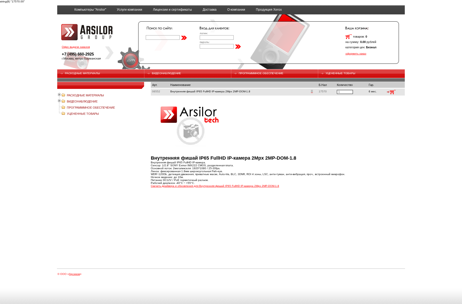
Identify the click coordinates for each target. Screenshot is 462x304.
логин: (204, 33)
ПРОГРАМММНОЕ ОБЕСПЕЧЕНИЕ (261, 73)
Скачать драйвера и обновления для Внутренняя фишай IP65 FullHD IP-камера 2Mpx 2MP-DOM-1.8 (215, 185)
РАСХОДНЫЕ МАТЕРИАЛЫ (82, 73)
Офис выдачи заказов (76, 46)
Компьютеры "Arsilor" (90, 9)
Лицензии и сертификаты (172, 9)
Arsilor (94, 32)
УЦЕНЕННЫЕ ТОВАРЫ (340, 73)
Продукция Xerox (269, 9)
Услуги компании (129, 9)
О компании (236, 9)
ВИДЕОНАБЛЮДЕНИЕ (166, 73)
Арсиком (74, 274)
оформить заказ (355, 53)
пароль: (205, 42)
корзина (348, 36)
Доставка (210, 9)
